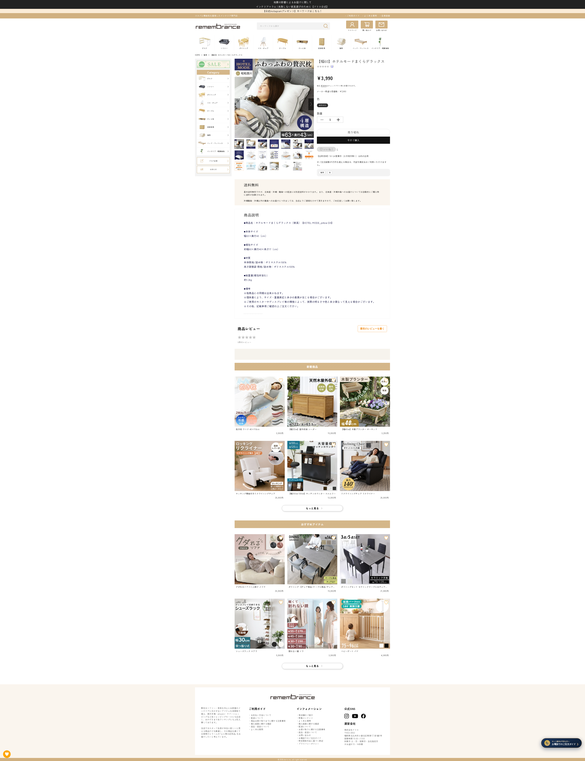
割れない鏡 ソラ (296, 651)
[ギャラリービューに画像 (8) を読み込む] (239, 155)
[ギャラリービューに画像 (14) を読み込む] (309, 155)
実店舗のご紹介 (306, 715)
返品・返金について (260, 726)
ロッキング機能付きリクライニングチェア (255, 493)
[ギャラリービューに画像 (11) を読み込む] (274, 155)
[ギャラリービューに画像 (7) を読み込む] (309, 144)
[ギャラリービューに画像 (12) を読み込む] (285, 155)
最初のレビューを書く (372, 328)
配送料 (323, 85)
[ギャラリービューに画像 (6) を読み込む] (297, 144)
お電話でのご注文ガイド (310, 738)
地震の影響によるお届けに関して (293, 2)
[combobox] (293, 26)
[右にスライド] (311, 104)
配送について (257, 718)
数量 (320, 113)
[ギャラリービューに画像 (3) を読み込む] (262, 144)
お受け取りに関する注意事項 (312, 729)
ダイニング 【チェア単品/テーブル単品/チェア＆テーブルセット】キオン (312, 587)
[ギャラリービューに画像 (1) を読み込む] (239, 144)
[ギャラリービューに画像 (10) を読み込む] (262, 155)
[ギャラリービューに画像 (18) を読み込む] (274, 166)
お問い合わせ (305, 735)
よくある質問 (257, 729)
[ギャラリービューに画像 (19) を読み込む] (285, 166)
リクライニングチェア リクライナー (358, 493)
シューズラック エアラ (246, 651)
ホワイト (323, 105)
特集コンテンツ (306, 718)
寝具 (205, 55)
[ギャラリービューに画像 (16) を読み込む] (250, 166)
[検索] (326, 26)
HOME (197, 55)
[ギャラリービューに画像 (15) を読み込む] (239, 166)
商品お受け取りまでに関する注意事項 (268, 721)
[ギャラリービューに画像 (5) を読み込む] (285, 144)
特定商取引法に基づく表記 (311, 741)
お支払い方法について (261, 715)
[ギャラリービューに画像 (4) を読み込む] (274, 144)
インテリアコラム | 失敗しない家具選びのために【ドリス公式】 (292, 6)
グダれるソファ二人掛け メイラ (251, 587)
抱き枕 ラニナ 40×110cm (248, 429)
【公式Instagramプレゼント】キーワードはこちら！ (292, 11)
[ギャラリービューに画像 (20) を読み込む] (297, 166)
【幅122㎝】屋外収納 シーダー (303, 429)
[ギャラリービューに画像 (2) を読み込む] (250, 144)
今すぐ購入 (353, 140)
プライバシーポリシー (309, 743)
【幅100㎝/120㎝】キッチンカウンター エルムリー (312, 493)
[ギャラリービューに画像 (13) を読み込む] (297, 155)
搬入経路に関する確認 (261, 723)
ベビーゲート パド (349, 651)
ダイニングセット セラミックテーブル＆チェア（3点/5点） (364, 587)
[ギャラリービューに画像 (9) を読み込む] (250, 155)
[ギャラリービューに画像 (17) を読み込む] (262, 166)
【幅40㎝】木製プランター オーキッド (359, 429)
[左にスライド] (237, 104)
